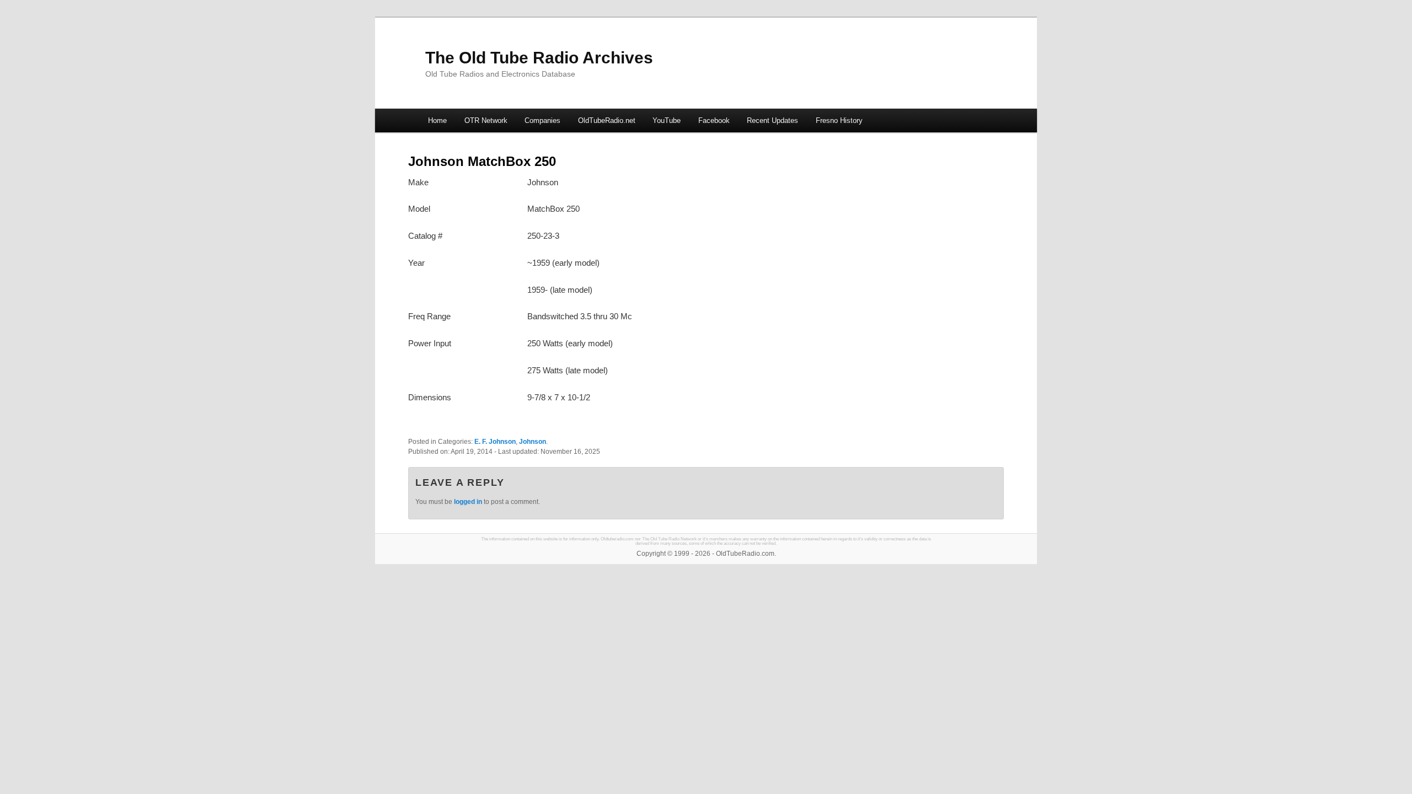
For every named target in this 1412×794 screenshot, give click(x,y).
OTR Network (485, 120)
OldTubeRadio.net (606, 120)
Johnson (532, 442)
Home (437, 120)
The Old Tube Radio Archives (539, 58)
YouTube (666, 120)
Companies (542, 120)
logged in (468, 502)
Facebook (714, 120)
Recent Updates (772, 120)
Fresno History (839, 120)
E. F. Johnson (495, 442)
